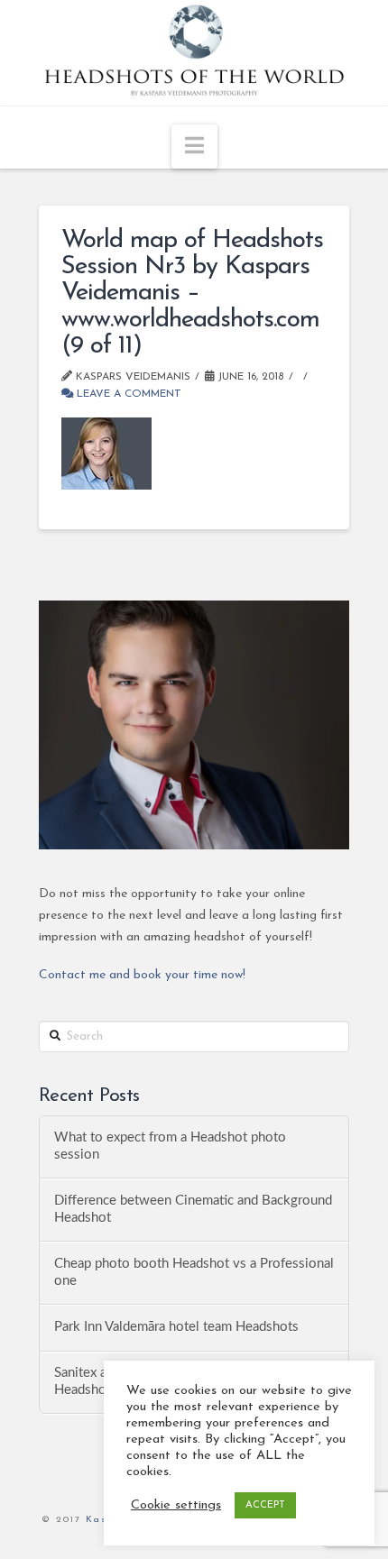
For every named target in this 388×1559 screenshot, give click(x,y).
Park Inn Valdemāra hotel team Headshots (176, 1327)
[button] (194, 146)
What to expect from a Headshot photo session (170, 1146)
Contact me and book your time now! (142, 975)
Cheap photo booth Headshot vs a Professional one (194, 1272)
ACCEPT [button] (265, 1505)
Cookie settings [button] (176, 1505)
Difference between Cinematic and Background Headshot (193, 1209)
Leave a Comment (127, 394)
